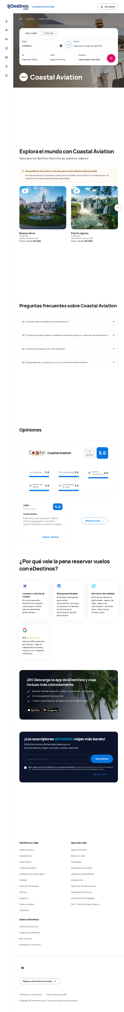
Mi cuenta (110, 6)
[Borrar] (61, 46)
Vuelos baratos (26, 849)
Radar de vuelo (78, 855)
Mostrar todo (92, 520)
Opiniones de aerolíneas (82, 874)
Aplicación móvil (78, 849)
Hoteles (23, 880)
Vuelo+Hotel (25, 862)
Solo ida (49, 33)
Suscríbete (101, 758)
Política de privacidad (56, 994)
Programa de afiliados (29, 932)
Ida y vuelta (31, 33)
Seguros (23, 898)
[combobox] (40, 45)
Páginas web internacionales (37, 981)
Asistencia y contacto (30, 944)
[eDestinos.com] (20, 19)
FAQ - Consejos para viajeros (85, 904)
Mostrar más (99, 774)
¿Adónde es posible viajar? (32, 874)
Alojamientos (25, 855)
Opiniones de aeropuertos (83, 886)
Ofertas (23, 892)
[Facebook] (22, 968)
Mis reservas (25, 938)
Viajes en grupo (26, 904)
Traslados (24, 910)
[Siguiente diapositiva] (118, 207)
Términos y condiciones (30, 994)
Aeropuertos (77, 880)
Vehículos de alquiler (29, 886)
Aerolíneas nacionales (81, 868)
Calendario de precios (81, 892)
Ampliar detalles (50, 537)
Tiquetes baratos (27, 868)
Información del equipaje (83, 898)
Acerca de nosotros (29, 926)
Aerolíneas (30, 19)
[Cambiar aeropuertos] (69, 45)
